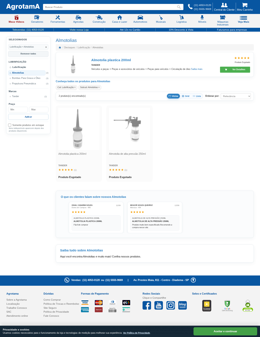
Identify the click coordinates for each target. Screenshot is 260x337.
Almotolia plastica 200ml (111, 60)
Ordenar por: (212, 96)
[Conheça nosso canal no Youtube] (160, 305)
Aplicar (28, 117)
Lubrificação (19, 67)
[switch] (28, 125)
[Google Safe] (227, 305)
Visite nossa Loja (79, 29)
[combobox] (109, 7)
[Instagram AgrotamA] (172, 305)
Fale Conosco (51, 315)
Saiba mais (197, 69)
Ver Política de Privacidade (136, 333)
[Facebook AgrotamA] (148, 305)
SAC (8, 311)
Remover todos (28, 54)
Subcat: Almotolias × (90, 87)
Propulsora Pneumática (24, 83)
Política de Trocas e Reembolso (61, 303)
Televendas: (28, 29)
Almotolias (18, 73)
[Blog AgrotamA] (184, 305)
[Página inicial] (60, 47)
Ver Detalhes (238, 69)
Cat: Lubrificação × (66, 87)
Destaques (69, 47)
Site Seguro (50, 307)
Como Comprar (52, 299)
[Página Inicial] (23, 7)
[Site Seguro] (248, 305)
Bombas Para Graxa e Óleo (26, 78)
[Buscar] (179, 7)
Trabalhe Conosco (16, 307)
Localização (13, 303)
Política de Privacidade (56, 311)
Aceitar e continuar (225, 331)
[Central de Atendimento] (190, 7)
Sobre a (16, 299)
